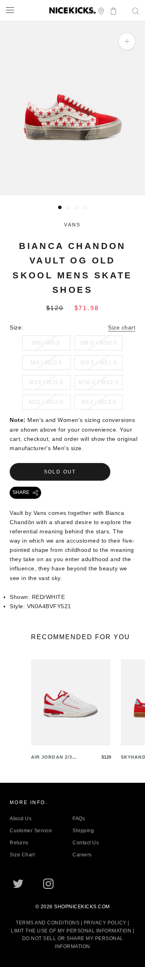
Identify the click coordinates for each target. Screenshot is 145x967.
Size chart (121, 327)
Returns (19, 843)
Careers (82, 855)
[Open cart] (111, 10)
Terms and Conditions (47, 923)
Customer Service (31, 830)
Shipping (83, 830)
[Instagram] (48, 884)
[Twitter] (18, 884)
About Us (20, 818)
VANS (72, 225)
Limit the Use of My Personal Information (71, 931)
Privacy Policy (105, 923)
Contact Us (85, 843)
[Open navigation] (10, 10)
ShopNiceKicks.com (82, 906)
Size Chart (22, 855)
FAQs (78, 818)
